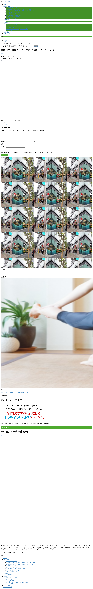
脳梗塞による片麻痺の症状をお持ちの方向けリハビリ (20, 10)
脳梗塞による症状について (13, 12)
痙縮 (2, 54)
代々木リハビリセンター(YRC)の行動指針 (17, 29)
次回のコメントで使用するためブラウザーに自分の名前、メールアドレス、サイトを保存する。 (27, 152)
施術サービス (6, 559)
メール (3, 146)
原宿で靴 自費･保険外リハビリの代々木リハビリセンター (13, 273)
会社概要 (5, 576)
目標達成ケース (10, 21)
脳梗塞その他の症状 (11, 13)
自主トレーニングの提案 (12, 16)
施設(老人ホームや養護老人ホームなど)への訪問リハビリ (21, 9)
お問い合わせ (6, 585)
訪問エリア (9, 26)
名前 (2, 144)
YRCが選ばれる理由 (11, 24)
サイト (2, 149)
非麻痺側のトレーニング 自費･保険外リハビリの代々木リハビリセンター (16, 392)
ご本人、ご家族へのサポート (14, 18)
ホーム (5, 558)
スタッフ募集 (9, 30)
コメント (4, 141)
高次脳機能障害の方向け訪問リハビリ (16, 15)
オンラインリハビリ (11, 7)
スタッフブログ (7, 587)
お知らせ (36, 46)
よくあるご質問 (10, 27)
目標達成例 (6, 573)
